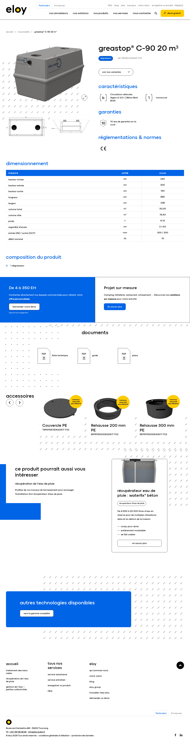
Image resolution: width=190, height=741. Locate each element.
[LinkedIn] (181, 735)
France (179, 5)
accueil (9, 32)
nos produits (100, 13)
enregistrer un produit (162, 5)
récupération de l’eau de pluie (17, 680)
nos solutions (80, 13)
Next (19, 402)
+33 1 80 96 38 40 (18, 732)
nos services (120, 13)
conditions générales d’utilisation (54, 735)
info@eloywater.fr (36, 732)
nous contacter (142, 13)
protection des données (83, 735)
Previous (9, 402)
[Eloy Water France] (16, 10)
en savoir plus (62, 414)
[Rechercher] (156, 13)
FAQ (110, 5)
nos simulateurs (58, 13)
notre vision (144, 5)
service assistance (57, 674)
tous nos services (55, 665)
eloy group (95, 687)
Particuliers (44, 5)
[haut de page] (180, 665)
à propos (131, 5)
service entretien (56, 680)
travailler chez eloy (99, 692)
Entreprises (59, 5)
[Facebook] (175, 735)
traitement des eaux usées (17, 671)
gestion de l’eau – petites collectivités (16, 688)
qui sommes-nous (98, 670)
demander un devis (99, 698)
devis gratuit (174, 13)
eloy (92, 664)
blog (116, 5)
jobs (123, 5)
